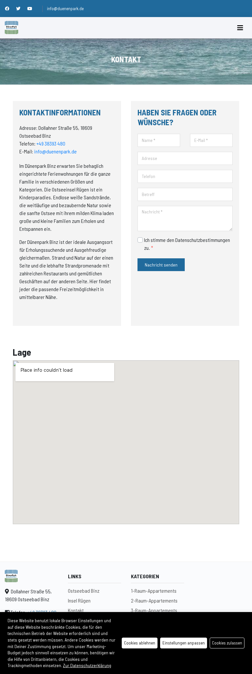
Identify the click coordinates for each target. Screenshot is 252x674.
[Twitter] (21, 8)
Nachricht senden (161, 265)
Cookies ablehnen (139, 642)
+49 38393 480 (50, 143)
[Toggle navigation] (240, 27)
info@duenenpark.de (65, 8)
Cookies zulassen (227, 642)
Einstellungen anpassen (183, 642)
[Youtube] (32, 8)
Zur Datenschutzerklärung (87, 665)
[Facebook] (10, 8)
